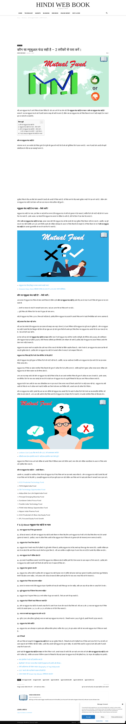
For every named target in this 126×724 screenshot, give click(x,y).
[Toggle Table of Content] (41, 122)
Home (106, 720)
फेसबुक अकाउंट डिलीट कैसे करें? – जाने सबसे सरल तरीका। (31, 687)
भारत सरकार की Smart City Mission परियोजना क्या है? (36, 674)
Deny (102, 717)
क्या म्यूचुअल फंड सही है (37, 680)
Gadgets (38, 13)
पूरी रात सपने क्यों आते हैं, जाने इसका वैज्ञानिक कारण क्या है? (95, 687)
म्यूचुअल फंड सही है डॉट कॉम (78, 680)
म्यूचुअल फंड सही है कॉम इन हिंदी (66, 680)
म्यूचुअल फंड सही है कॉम (55, 680)
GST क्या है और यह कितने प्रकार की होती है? (32, 670)
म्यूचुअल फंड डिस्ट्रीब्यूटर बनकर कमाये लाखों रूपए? (34, 285)
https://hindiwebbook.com (35, 697)
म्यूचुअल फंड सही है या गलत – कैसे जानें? (30, 127)
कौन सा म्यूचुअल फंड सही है (26, 680)
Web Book (55, 13)
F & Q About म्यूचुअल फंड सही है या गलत (31, 133)
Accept (88, 717)
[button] (122, 704)
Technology (29, 13)
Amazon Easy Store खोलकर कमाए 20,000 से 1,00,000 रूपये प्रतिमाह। (42, 289)
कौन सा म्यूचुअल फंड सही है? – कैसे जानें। (30, 129)
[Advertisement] (63, 32)
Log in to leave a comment (24, 712)
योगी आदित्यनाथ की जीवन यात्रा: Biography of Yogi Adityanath (39, 667)
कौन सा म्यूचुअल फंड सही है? (26, 125)
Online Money (65, 13)
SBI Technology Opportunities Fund (32, 489)
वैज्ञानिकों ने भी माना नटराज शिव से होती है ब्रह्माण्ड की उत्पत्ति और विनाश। (40, 663)
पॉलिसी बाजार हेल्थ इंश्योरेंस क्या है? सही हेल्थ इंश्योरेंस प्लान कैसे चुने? (39, 456)
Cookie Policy (99, 720)
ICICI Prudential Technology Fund (31, 482)
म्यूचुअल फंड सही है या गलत (89, 680)
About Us (74, 722)
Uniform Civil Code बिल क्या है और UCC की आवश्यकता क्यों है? (39, 453)
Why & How (76, 13)
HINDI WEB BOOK (21, 53)
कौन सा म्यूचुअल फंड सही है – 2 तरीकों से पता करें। (49, 50)
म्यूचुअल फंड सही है (46, 680)
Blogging (46, 13)
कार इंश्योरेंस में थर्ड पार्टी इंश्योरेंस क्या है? (31, 659)
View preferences (116, 717)
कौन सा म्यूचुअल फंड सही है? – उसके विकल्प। (31, 131)
